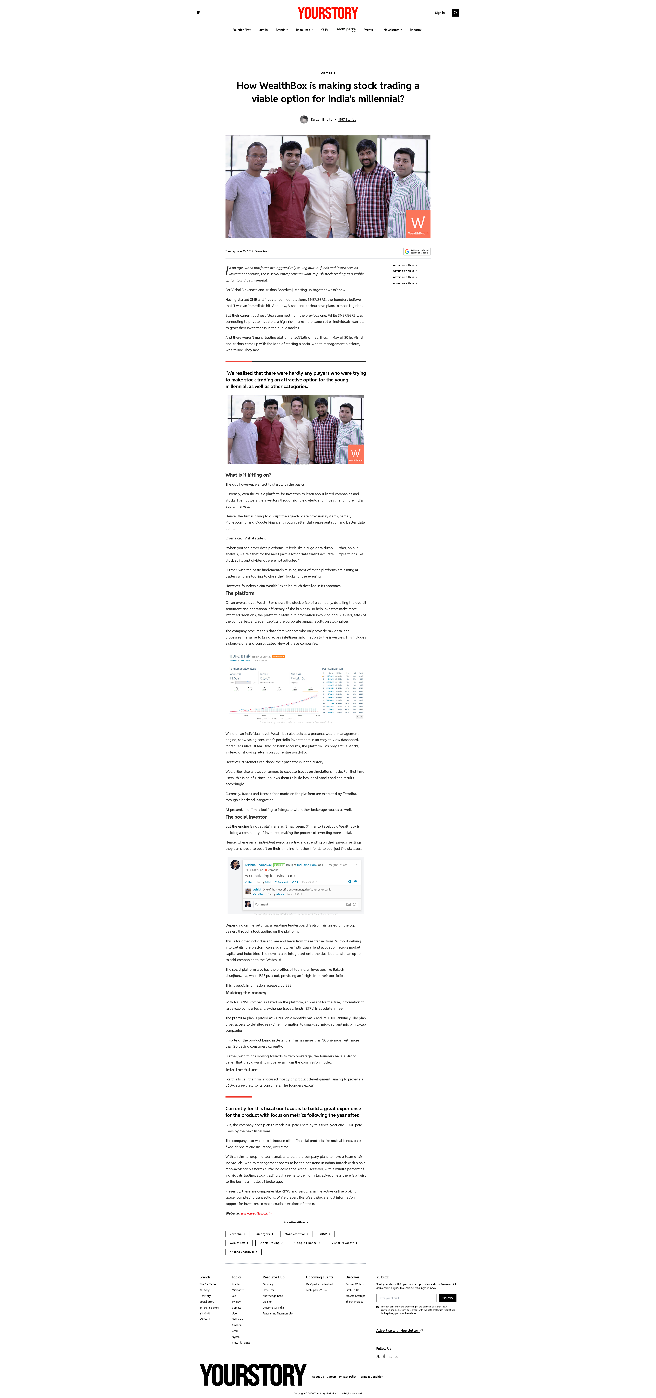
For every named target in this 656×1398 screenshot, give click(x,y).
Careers (332, 1377)
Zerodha (236, 1234)
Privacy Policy (348, 1377)
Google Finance (305, 1243)
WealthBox (237, 1243)
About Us (318, 1377)
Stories (326, 73)
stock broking (270, 1243)
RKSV (323, 1234)
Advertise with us (294, 1222)
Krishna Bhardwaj (242, 1252)
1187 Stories (347, 119)
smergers (263, 1234)
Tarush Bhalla (321, 119)
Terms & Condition (371, 1377)
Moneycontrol (295, 1234)
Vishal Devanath (342, 1243)
